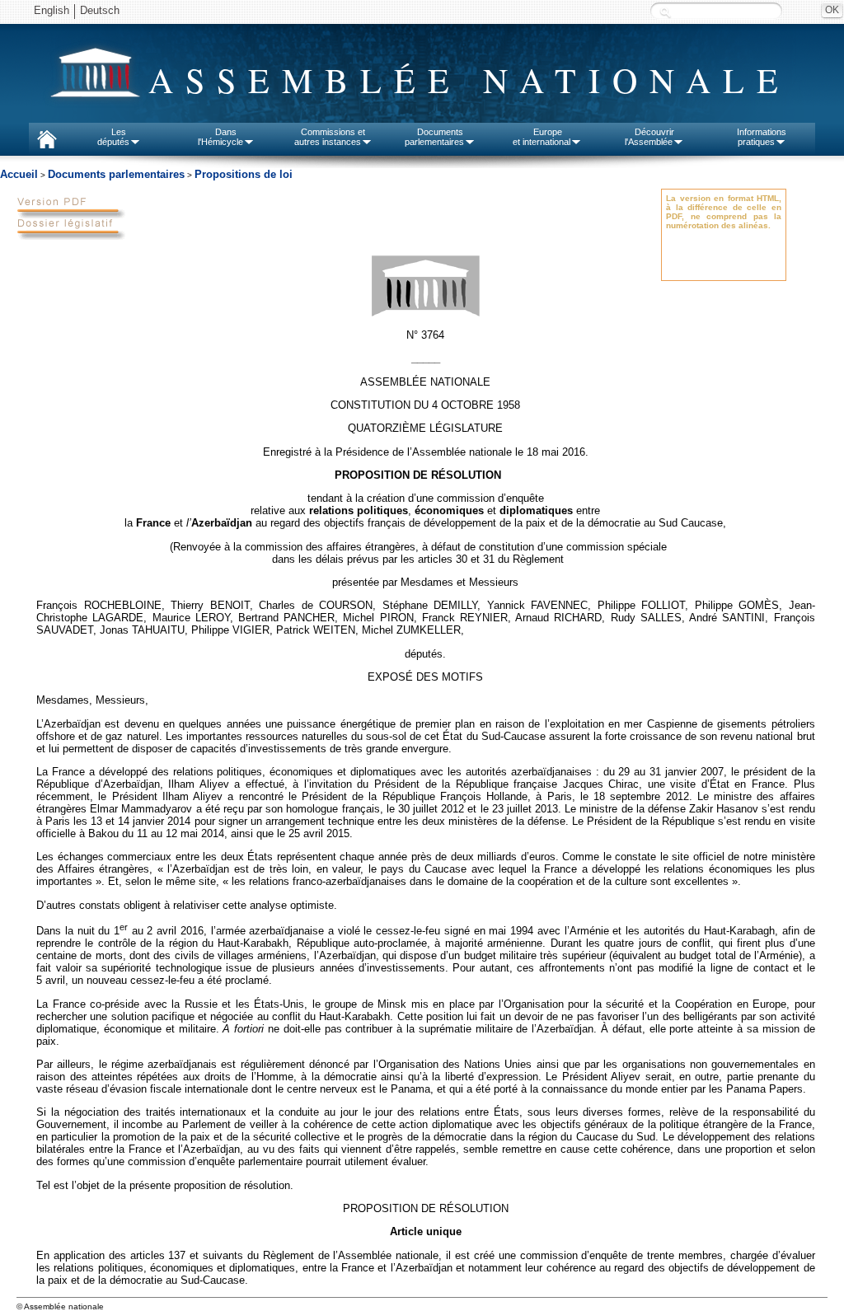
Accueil (19, 174)
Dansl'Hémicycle (220, 137)
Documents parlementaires (116, 174)
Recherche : (665, 12)
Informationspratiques (761, 137)
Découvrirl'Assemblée (649, 137)
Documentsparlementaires (434, 137)
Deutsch (100, 10)
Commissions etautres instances (330, 137)
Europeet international (541, 137)
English (51, 10)
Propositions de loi (244, 174)
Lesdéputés (113, 137)
